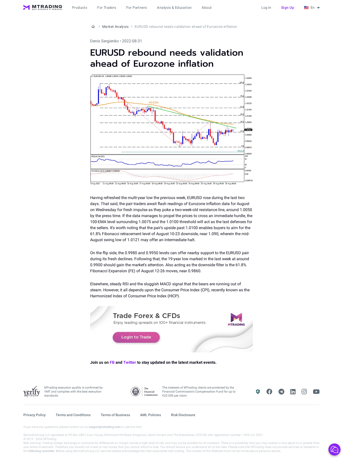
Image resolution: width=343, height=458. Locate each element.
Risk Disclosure (183, 415)
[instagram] (304, 391)
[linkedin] (293, 391)
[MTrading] (42, 7)
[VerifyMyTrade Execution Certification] (31, 391)
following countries (41, 451)
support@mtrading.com (105, 427)
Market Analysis (115, 27)
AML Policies (150, 415)
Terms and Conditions (73, 415)
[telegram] (281, 391)
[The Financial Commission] (144, 392)
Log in (266, 8)
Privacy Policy (34, 415)
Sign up (287, 8)
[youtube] (316, 391)
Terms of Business (115, 415)
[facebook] (269, 391)
